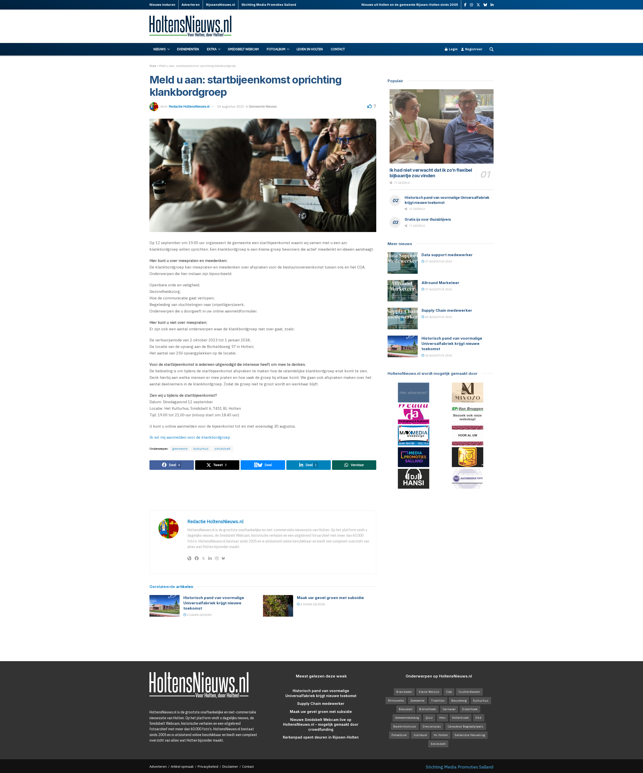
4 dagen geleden (198, 615)
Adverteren (158, 766)
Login (453, 49)
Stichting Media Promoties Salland (460, 767)
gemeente (180, 448)
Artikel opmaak (182, 766)
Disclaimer (230, 766)
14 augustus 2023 (230, 106)
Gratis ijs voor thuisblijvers (428, 219)
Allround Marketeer (440, 282)
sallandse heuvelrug (470, 735)
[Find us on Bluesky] (485, 5)
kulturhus (201, 448)
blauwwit (406, 709)
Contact (338, 49)
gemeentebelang (407, 717)
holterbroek (460, 717)
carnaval (449, 709)
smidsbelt (223, 448)
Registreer (473, 49)
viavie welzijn (429, 692)
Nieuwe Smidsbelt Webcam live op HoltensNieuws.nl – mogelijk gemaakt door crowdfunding (320, 724)
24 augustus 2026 (438, 355)
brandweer (404, 692)
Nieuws (159, 49)
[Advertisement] (402, 26)
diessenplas (432, 726)
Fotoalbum (276, 49)
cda (449, 692)
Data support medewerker (447, 254)
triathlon (438, 700)
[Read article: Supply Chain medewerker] (403, 318)
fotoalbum (399, 735)
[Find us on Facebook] (465, 5)
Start (152, 66)
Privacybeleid (208, 766)
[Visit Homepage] (193, 26)
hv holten (441, 735)
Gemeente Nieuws (263, 106)
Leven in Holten (310, 49)
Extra (212, 49)
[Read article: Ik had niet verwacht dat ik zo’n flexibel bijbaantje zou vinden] (442, 126)
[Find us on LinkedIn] (492, 5)
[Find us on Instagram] (471, 5)
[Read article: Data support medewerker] (403, 263)
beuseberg (459, 700)
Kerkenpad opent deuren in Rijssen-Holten (321, 737)
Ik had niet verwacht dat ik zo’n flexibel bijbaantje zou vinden (431, 172)
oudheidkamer (469, 692)
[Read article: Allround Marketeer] (403, 291)
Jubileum (420, 735)
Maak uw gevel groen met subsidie (330, 597)
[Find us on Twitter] (478, 5)
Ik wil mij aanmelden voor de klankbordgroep (189, 437)
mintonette (396, 700)
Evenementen (188, 49)
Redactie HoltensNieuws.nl (189, 106)
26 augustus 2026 (438, 317)
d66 (478, 717)
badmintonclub (404, 726)
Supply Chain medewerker (446, 310)
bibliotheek (427, 709)
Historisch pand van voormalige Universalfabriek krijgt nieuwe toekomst (213, 603)
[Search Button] (492, 49)
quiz (429, 717)
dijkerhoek (470, 709)
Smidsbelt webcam (243, 49)
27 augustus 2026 (438, 261)
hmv (442, 717)
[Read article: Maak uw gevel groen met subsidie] (278, 606)
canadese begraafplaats (466, 726)
